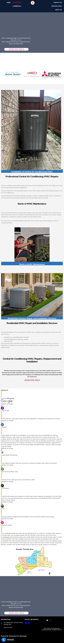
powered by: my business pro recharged (14, 636)
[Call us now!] (4, 640)
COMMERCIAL (17, 6)
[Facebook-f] (26, 623)
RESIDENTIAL (17, 2)
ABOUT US (58, 9)
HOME (9, 2)
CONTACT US (58, 2)
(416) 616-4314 (16, 49)
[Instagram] (28, 623)
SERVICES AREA (56, 6)
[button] (17, 2)
